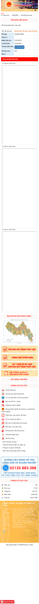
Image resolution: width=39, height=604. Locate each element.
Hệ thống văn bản (26, 15)
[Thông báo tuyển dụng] (19, 357)
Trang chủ (5, 15)
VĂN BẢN (15, 15)
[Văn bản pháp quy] (19, 349)
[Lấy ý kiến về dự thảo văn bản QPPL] (19, 365)
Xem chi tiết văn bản (10, 59)
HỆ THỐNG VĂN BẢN (19, 379)
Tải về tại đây (20, 47)
